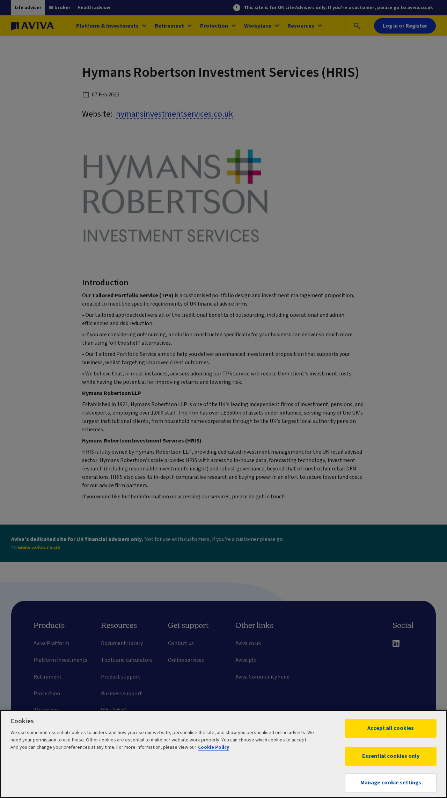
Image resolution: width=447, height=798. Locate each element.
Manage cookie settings (390, 782)
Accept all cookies (390, 728)
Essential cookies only (390, 756)
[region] (223, 754)
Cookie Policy (213, 747)
